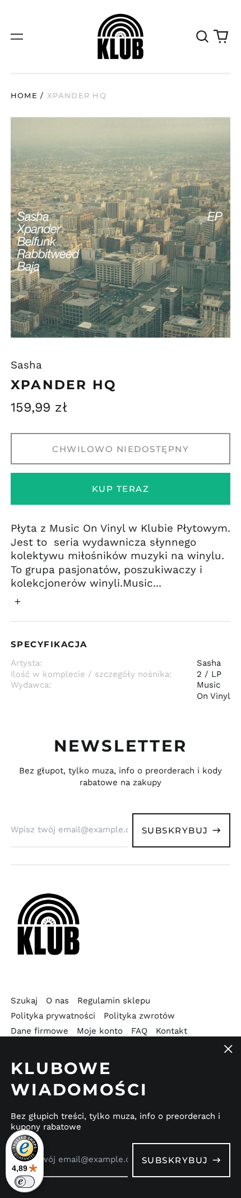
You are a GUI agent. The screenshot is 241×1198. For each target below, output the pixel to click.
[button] (202, 36)
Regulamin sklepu (113, 1001)
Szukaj (24, 1001)
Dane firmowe (39, 1031)
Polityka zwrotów (139, 1016)
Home (24, 95)
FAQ (139, 1031)
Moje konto (100, 1031)
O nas (57, 1001)
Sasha (26, 365)
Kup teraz (121, 488)
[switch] (25, 1182)
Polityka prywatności (53, 1016)
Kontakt (171, 1031)
